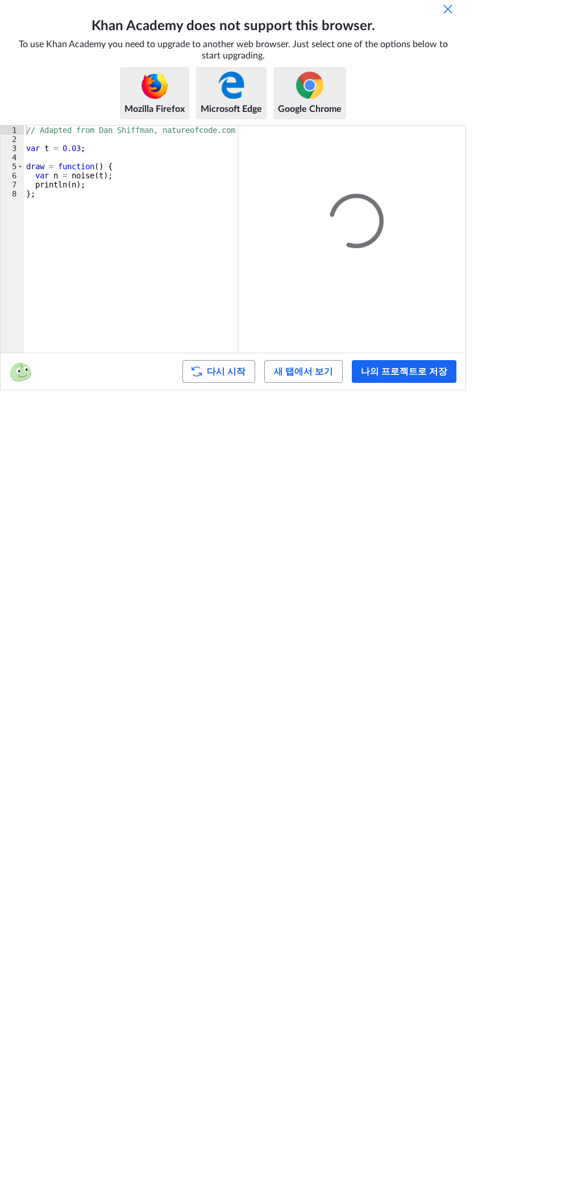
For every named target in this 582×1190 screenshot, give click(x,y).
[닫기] (448, 9)
